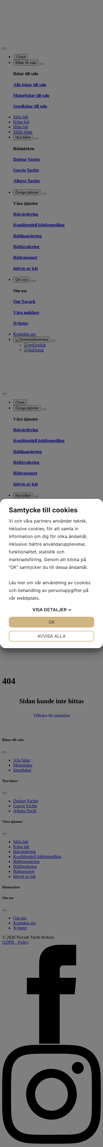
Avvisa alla (51, 636)
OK (52, 622)
